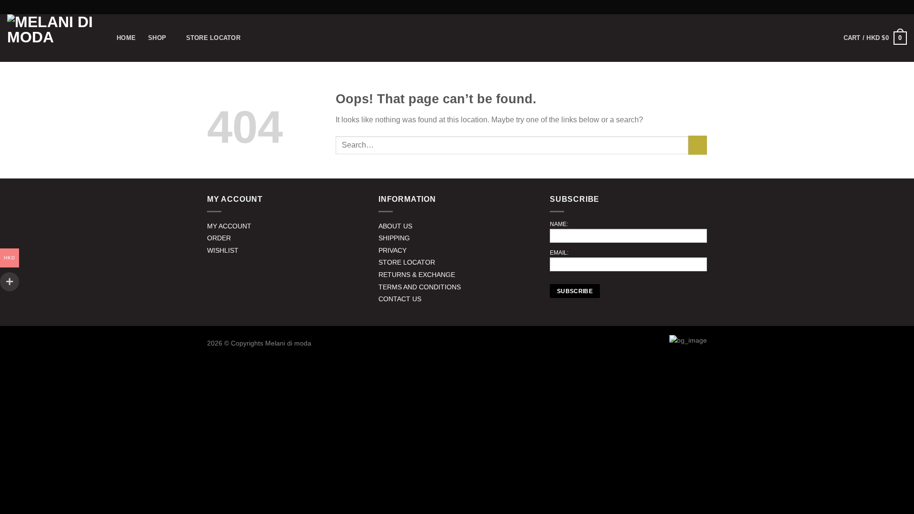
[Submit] (697, 145)
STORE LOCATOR (406, 262)
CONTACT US (399, 299)
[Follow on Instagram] (902, 7)
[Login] (806, 38)
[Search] (785, 38)
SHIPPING (394, 238)
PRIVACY (392, 250)
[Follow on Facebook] (893, 7)
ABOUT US (395, 226)
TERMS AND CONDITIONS (419, 287)
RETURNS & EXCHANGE (416, 274)
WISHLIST (222, 250)
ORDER (219, 238)
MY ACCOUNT (229, 226)
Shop (157, 37)
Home (126, 37)
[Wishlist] (827, 38)
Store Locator (213, 37)
